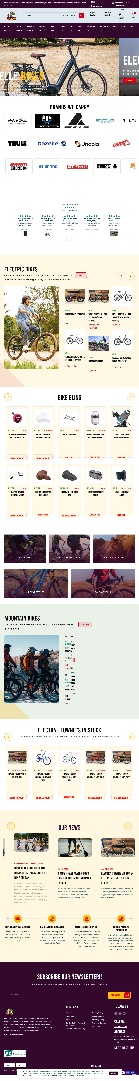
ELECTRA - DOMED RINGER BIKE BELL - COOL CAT (17, 435)
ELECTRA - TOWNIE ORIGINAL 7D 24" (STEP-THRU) (69, 777)
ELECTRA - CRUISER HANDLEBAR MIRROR (17, 493)
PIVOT (90, 310)
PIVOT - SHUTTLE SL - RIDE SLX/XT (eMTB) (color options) (121, 316)
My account (121, 16)
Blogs (68, 1019)
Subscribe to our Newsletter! (122, 4)
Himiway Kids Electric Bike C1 (75, 315)
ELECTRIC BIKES (7, 28)
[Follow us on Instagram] (120, 1013)
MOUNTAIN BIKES (30, 28)
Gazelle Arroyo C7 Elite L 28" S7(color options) (75, 358)
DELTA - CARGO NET (69, 434)
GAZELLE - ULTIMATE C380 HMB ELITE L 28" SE (121, 359)
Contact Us (70, 1016)
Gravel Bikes (18, 28)
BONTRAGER (64, 488)
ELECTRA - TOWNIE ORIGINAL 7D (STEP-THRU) (17, 775)
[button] (67, 239)
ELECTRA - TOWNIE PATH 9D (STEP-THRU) (122, 775)
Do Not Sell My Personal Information (75, 1023)
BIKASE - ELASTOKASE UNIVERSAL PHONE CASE (121, 435)
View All (81, 275)
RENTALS (124, 26)
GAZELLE (67, 353)
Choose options (43, 514)
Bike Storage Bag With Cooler (95, 493)
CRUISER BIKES (42, 28)
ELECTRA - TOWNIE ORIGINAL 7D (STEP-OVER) (43, 775)
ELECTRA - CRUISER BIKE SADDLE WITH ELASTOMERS (43, 435)
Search (69, 1012)
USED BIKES (71, 28)
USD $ (19, 1065)
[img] (69, 207)
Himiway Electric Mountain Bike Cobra (72, 682)
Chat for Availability (17, 458)
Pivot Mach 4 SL (72, 649)
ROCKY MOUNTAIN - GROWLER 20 (66, 654)
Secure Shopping (99, 1016)
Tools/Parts (91, 26)
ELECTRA (91, 357)
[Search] (81, 15)
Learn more (85, 624)
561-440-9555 (120, 1026)
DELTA (62, 430)
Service (114, 26)
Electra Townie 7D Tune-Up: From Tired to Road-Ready (62, 878)
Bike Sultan (90, 488)
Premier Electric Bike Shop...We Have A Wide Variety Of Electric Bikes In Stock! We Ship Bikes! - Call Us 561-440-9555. (45, 4)
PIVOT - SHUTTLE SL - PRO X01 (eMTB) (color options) (98, 316)
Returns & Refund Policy (75, 1028)
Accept (113, 1073)
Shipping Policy (98, 1019)
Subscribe (115, 994)
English (8, 1065)
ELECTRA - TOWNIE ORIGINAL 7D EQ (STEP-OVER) (95, 777)
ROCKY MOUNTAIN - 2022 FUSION (66, 692)
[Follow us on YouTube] (124, 1013)
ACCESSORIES (103, 26)
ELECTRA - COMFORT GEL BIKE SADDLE (43, 493)
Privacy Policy (97, 1012)
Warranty (96, 1026)
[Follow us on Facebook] (115, 1013)
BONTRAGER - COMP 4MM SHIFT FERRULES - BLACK (95, 435)
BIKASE (115, 430)
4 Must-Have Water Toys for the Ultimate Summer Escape (19, 878)
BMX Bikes (53, 28)
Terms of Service (99, 1022)
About (132, 26)
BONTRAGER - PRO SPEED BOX (69, 493)
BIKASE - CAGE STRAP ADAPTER (122, 493)
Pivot (72, 641)
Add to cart (69, 457)
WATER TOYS (80, 28)
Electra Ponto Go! (96, 360)
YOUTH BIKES (63, 28)
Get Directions (96, 4)
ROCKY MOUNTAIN (66, 642)
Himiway (67, 310)
